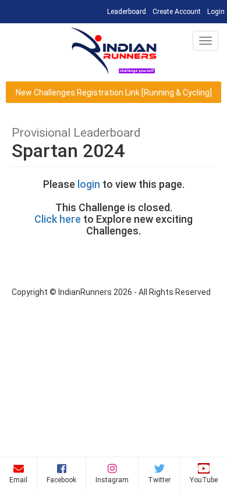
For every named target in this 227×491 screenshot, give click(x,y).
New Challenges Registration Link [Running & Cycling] (114, 92)
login (88, 184)
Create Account (176, 12)
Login (216, 12)
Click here (57, 219)
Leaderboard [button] (127, 11)
